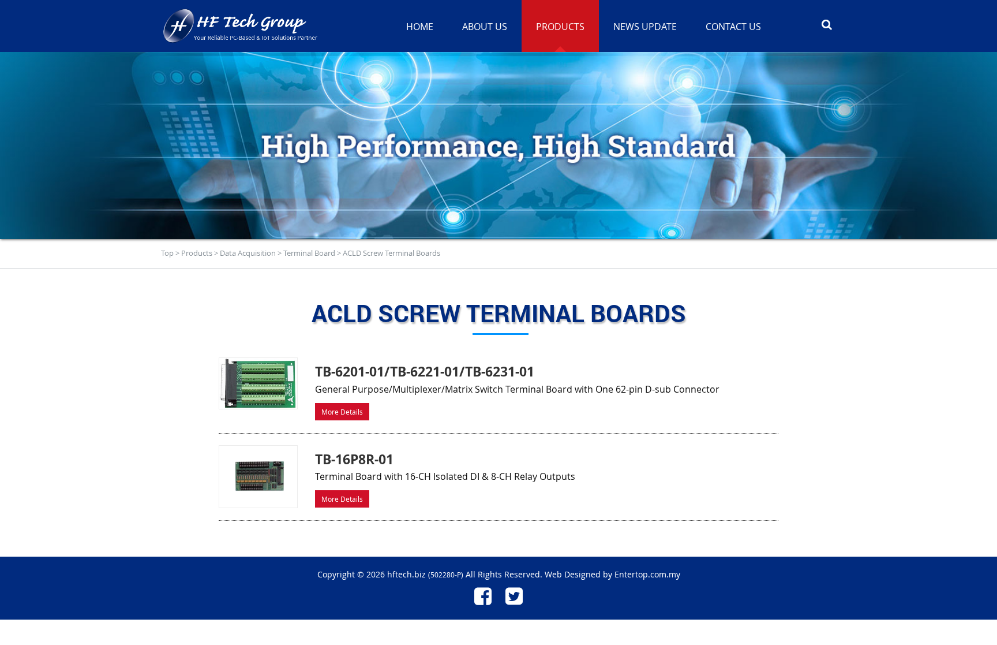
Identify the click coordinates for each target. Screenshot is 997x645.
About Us (484, 26)
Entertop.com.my (647, 574)
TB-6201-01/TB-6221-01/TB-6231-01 (424, 371)
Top (167, 253)
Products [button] (560, 26)
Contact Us (733, 26)
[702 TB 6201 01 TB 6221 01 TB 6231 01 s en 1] (258, 383)
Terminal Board (309, 253)
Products (196, 253)
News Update (645, 26)
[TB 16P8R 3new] (258, 477)
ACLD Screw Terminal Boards (391, 253)
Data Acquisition (248, 253)
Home (419, 26)
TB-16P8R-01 (354, 459)
